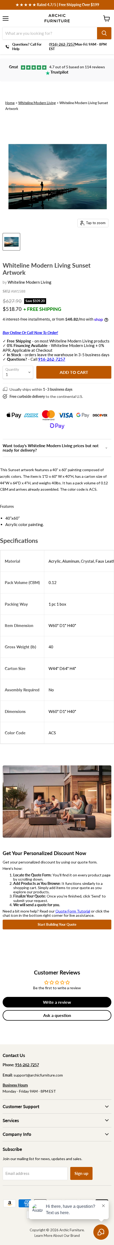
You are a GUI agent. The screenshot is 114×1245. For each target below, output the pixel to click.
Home (10, 103)
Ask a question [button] (57, 1015)
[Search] (104, 33)
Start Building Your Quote (57, 924)
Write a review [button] (57, 1002)
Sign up (81, 1173)
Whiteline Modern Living (37, 103)
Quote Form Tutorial (72, 911)
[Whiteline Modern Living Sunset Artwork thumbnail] (11, 241)
